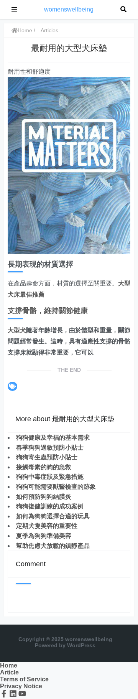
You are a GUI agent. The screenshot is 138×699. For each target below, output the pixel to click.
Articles (49, 30)
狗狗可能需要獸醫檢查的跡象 (56, 486)
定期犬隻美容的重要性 (46, 526)
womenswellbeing (69, 9)
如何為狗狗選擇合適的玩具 (53, 516)
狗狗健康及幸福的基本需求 (53, 437)
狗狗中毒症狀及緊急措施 (50, 476)
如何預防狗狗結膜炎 (43, 496)
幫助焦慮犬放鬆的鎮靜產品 (53, 545)
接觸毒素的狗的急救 (43, 467)
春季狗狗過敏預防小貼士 (50, 447)
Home (25, 30)
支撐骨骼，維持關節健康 (48, 311)
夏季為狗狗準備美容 (43, 535)
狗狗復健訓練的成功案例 (50, 506)
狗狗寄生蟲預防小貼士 (46, 457)
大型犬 (17, 330)
